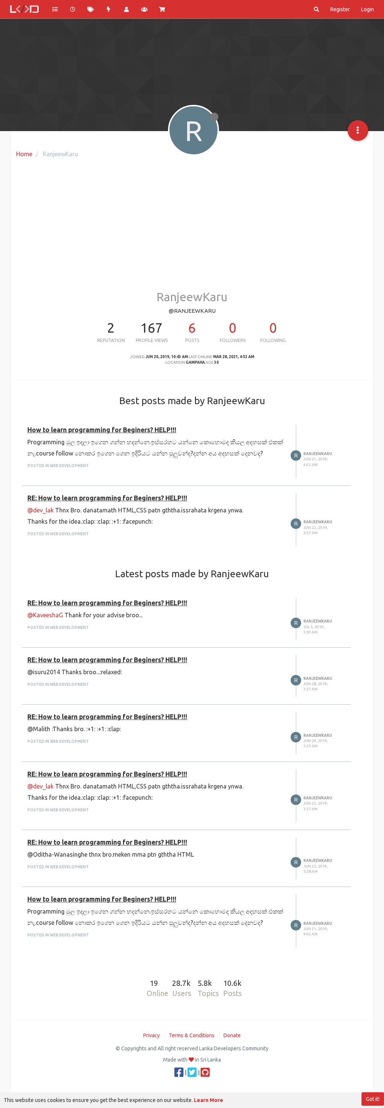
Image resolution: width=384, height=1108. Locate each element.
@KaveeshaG (45, 615)
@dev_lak (40, 510)
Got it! (373, 1099)
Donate (232, 1035)
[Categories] (55, 9)
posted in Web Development (58, 466)
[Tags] (91, 9)
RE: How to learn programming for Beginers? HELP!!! (107, 498)
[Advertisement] (192, 230)
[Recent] (73, 9)
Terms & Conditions (191, 1035)
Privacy (151, 1035)
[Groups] (144, 9)
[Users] (126, 9)
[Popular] (109, 9)
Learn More (208, 1100)
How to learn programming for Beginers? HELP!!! (101, 429)
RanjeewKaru (317, 454)
